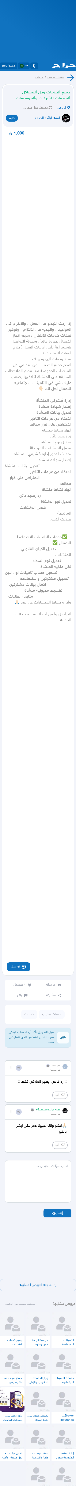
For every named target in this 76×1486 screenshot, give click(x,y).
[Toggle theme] (34, 65)
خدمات (39, 77)
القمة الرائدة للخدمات (47, 118)
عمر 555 (56, 1065)
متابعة (12, 118)
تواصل (15, 967)
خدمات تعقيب (55, 77)
